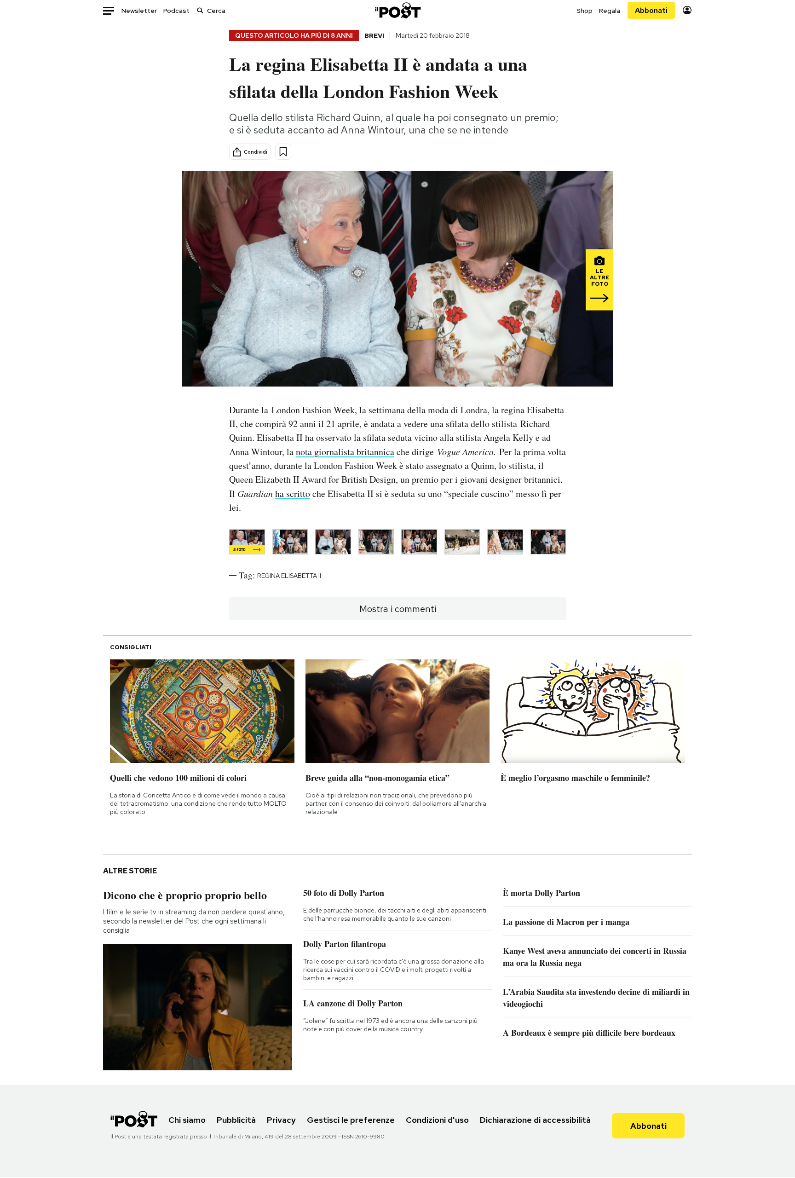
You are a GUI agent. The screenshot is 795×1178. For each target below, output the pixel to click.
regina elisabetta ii (289, 576)
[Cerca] (200, 10)
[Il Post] (397, 10)
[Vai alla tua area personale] (687, 10)
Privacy (281, 1119)
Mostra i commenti (397, 609)
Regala (609, 10)
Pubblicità (236, 1119)
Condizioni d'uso (437, 1119)
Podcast (176, 10)
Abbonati (651, 10)
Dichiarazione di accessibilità (535, 1119)
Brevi (374, 35)
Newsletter (139, 10)
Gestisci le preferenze (351, 1119)
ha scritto (292, 493)
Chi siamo (187, 1119)
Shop (584, 10)
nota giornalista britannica (345, 451)
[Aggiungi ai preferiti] (283, 151)
